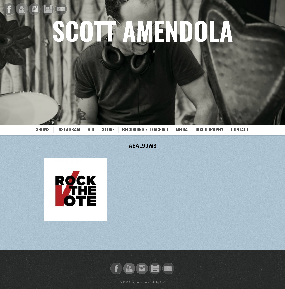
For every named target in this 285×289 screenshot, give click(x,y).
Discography (209, 130)
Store (108, 130)
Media (182, 130)
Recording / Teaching (145, 130)
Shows (43, 130)
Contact (240, 130)
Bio (91, 130)
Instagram (68, 130)
